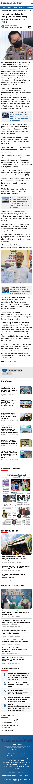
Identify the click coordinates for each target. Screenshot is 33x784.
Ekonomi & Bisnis (12, 7)
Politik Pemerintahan (13, 756)
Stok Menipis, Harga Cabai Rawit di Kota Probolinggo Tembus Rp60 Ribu (16, 567)
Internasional (8, 766)
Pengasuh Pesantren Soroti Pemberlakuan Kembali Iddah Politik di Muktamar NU (9, 389)
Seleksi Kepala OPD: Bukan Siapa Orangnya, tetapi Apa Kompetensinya (15, 640)
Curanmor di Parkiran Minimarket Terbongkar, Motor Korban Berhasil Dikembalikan (19, 117)
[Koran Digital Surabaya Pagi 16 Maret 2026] (16, 499)
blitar (7, 728)
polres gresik (12, 370)
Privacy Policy (24, 775)
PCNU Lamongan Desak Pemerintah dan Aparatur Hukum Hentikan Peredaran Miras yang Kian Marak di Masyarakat (19, 707)
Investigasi (12, 760)
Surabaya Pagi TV (25, 762)
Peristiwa (23, 756)
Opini (14, 766)
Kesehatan (20, 760)
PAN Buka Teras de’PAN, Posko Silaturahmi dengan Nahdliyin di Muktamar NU (13, 659)
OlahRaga (15, 764)
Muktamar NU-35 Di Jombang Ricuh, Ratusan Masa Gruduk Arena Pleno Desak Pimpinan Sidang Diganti (9, 429)
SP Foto (19, 766)
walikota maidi (10, 722)
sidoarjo (8, 730)
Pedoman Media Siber (9, 775)
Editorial (16, 768)
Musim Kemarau (11, 725)
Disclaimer (11, 773)
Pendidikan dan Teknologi (10, 762)
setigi (20, 370)
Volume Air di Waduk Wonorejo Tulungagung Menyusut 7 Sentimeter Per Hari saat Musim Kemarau (9, 454)
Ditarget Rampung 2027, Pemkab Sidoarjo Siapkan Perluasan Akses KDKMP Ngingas (14, 575)
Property (22, 7)
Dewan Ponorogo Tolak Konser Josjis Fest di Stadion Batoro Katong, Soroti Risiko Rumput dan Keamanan (20, 203)
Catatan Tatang (23, 758)
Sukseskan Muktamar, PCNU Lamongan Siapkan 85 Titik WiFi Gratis (18, 684)
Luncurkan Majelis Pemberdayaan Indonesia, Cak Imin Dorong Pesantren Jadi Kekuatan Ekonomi (15, 631)
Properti (22, 754)
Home (3, 7)
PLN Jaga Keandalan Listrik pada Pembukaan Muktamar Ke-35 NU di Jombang (9, 416)
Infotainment (23, 764)
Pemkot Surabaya (11, 720)
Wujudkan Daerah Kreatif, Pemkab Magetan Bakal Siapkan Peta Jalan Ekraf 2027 (18, 692)
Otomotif (26, 766)
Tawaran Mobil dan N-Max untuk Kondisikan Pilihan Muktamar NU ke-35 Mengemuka (15, 649)
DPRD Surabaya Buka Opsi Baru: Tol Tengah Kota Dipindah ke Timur (9, 441)
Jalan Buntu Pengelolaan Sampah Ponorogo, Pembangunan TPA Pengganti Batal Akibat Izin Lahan (16, 622)
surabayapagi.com (11, 25)
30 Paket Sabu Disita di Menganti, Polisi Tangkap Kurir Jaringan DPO (20, 291)
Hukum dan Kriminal (11, 758)
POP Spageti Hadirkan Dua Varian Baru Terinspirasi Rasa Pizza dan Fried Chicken (8, 403)
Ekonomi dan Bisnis (13, 754)
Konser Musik (7, 374)
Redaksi (20, 773)
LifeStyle (8, 764)
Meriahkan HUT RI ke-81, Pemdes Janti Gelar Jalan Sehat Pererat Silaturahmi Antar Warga (19, 699)
